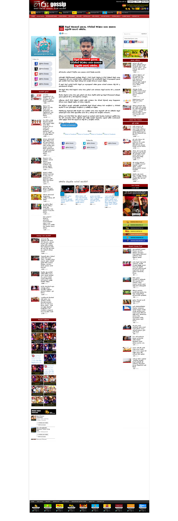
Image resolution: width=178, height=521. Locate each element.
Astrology (86, 16)
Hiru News (145, 1)
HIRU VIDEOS (95, 16)
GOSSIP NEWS (40, 16)
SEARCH (144, 34)
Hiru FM (51, 12)
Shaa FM (110, 12)
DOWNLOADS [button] (116, 16)
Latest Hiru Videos (135, 120)
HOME (33, 16)
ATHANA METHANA (51, 16)
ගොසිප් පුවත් (43, 92)
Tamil (137, 1)
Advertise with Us (121, 1)
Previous (62, 194)
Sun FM (79, 12)
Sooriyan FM (94, 12)
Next (117, 194)
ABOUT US (91, 501)
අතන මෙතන (135, 60)
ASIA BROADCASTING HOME (79, 501)
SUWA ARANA (63, 16)
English (130, 1)
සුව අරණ (135, 123)
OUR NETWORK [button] (105, 16)
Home (32, 501)
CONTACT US (135, 16)
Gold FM (65, 12)
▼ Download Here (42, 423)
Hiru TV (38, 12)
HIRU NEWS (71, 16)
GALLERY (79, 16)
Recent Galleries (43, 320)
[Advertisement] (89, 165)
